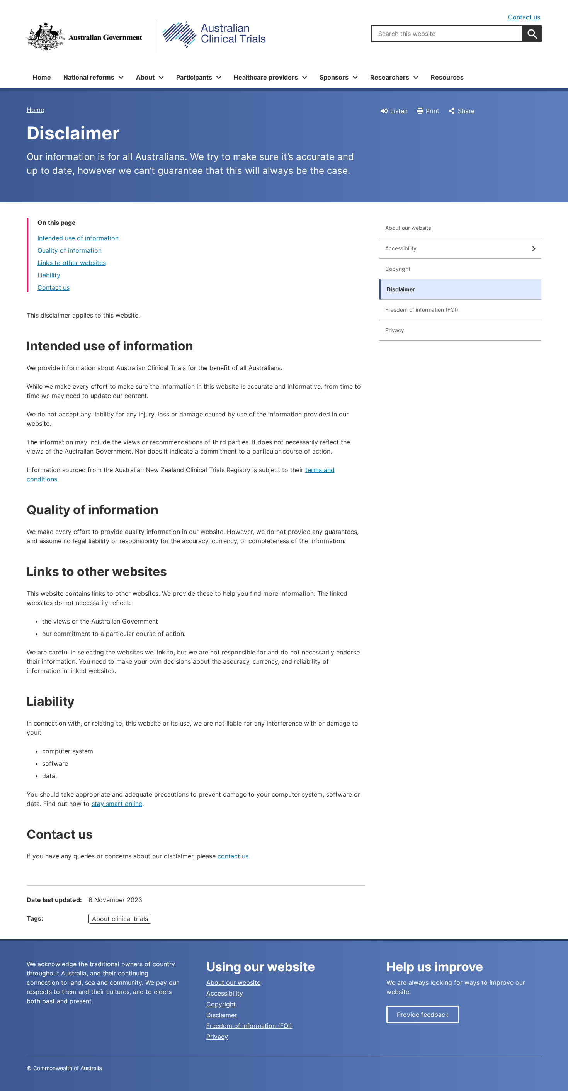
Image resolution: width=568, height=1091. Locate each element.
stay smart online (117, 803)
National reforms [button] (88, 77)
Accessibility (401, 248)
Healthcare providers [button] (266, 77)
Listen (399, 111)
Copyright (397, 268)
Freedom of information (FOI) (421, 309)
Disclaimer (401, 289)
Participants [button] (194, 77)
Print (432, 111)
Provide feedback (423, 1014)
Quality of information (69, 250)
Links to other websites (71, 263)
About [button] (145, 77)
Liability (48, 275)
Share (466, 111)
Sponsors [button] (334, 77)
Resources (447, 77)
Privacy (394, 330)
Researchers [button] (389, 77)
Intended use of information (78, 238)
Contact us (524, 17)
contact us (233, 856)
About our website (408, 227)
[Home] (85, 36)
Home (42, 77)
